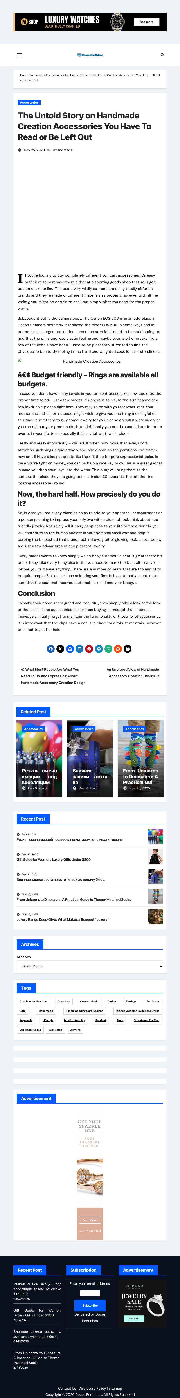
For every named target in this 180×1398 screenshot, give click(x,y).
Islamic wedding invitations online (137, 1011)
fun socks (153, 1001)
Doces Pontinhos (31, 75)
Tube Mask (55, 1030)
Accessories (54, 75)
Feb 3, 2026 (37, 788)
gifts (22, 1011)
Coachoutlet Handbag (33, 1001)
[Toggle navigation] (19, 55)
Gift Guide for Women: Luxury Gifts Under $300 (54, 859)
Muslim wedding (74, 1020)
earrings (131, 1001)
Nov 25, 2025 (139, 788)
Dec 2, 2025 (88, 788)
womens (75, 1030)
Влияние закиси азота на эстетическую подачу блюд (61, 879)
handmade (64, 150)
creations (64, 1001)
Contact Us (67, 1388)
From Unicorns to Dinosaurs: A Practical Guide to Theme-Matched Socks (74, 899)
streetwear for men (146, 1020)
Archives (24, 957)
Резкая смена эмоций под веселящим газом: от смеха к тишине (70, 839)
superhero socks (30, 1030)
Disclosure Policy (92, 1388)
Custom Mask (88, 1001)
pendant (100, 1020)
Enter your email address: (90, 1302)
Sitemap (115, 1388)
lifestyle (48, 1020)
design (112, 1001)
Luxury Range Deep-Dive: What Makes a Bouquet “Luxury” (63, 919)
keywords (26, 1020)
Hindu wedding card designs (84, 1011)
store (120, 1020)
